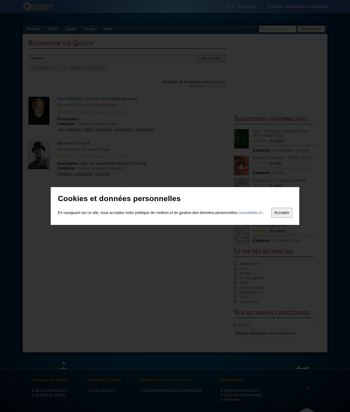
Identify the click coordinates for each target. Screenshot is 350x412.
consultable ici (250, 213)
